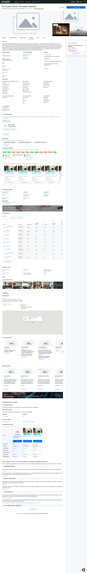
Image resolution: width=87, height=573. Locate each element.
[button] (26, 23)
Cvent (2, 4)
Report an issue (20, 513)
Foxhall (7, 238)
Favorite (62, 7)
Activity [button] (22, 385)
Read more (46, 68)
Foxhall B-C (8, 246)
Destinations (28, 1)
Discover (33, 1)
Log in (84, 1)
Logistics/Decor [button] (6, 385)
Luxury (38, 1)
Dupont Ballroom (9, 226)
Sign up (81, 1)
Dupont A (8, 230)
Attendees (4, 216)
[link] (10, 371)
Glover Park (8, 249)
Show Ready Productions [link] (61, 376)
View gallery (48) (82, 34)
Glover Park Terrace (10, 253)
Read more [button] (40, 354)
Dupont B (8, 234)
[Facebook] (24, 417)
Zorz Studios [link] (7, 376)
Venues (16, 1)
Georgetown (8, 256)
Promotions (21, 1)
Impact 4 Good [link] (24, 376)
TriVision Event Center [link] (43, 376)
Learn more (5, 118)
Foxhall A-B (8, 242)
